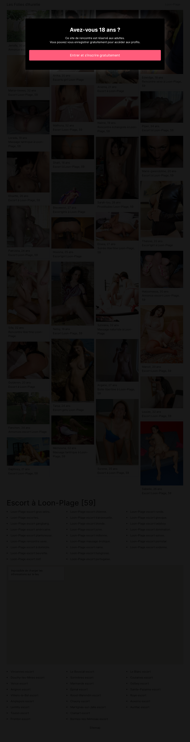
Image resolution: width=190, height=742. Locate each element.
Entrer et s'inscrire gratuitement (95, 55)
